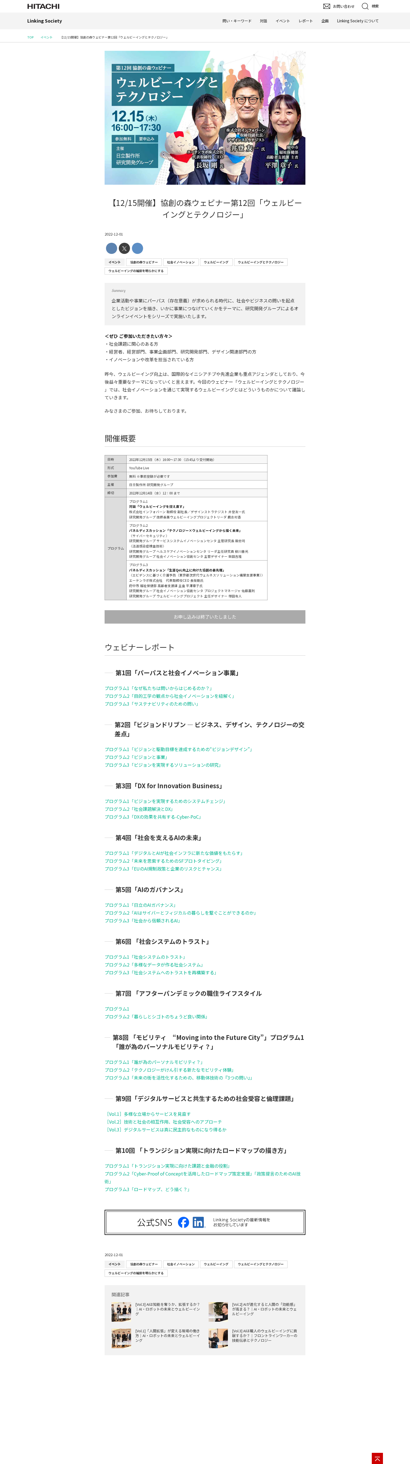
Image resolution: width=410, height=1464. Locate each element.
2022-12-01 (114, 234)
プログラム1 (117, 1008)
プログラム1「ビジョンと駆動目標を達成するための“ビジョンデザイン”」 (179, 749)
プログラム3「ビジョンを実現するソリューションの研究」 (164, 764)
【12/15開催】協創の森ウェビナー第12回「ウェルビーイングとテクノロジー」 (205, 208)
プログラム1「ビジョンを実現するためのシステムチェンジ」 (166, 801)
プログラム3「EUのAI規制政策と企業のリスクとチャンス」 (164, 868)
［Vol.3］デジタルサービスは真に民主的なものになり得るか (165, 1129)
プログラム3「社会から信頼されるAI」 (143, 920)
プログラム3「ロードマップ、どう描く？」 (148, 1189)
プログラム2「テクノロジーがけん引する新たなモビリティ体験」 (170, 1069)
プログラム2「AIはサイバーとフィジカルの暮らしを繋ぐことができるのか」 (181, 912)
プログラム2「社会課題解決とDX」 (140, 809)
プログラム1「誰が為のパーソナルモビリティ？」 (155, 1062)
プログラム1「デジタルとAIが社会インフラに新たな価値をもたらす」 (175, 853)
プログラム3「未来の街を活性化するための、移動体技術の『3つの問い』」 (180, 1077)
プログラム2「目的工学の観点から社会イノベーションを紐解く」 (171, 696)
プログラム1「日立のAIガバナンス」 (141, 905)
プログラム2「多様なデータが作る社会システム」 (155, 964)
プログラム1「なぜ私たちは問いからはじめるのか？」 (159, 688)
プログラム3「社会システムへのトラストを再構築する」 (162, 972)
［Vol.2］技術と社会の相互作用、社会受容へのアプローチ (163, 1121)
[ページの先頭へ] (377, 1458)
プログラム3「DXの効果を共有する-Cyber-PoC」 (154, 816)
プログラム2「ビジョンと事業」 (137, 757)
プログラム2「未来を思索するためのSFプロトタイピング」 (164, 860)
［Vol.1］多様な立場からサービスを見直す (148, 1113)
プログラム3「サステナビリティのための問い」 (153, 703)
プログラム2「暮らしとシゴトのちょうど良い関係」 (157, 1016)
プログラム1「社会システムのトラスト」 (146, 956)
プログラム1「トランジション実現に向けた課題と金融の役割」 (168, 1165)
